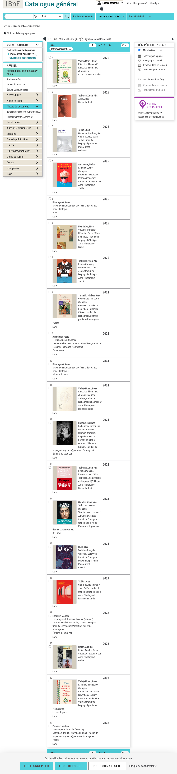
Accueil (6, 26)
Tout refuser (71, 766)
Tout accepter (37, 766)
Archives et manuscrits (148, 113)
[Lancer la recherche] (67, 16)
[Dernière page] (110, 45)
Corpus (11, 162)
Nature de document (18, 106)
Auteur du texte (16, 84)
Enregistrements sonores (20, 117)
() (98, 39)
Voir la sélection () (68, 39)
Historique (154, 3)
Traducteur (14, 79)
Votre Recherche (17, 45)
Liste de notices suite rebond (26, 26)
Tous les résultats (151, 79)
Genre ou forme (15, 157)
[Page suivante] (105, 45)
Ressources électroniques (149, 116)
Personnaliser (107, 766)
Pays (9, 174)
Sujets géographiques (18, 151)
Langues (11, 134)
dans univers (136, 17)
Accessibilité (14, 95)
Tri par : (52, 45)
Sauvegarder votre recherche (23, 57)
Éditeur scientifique (17, 89)
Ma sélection (149, 50)
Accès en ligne (14, 101)
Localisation (13, 122)
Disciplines (13, 168)
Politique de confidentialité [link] (142, 766)
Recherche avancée (83, 16)
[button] (35, 16)
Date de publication (17, 139)
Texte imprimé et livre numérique (24, 111)
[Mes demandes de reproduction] (102, 9)
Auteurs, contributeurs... (20, 128)
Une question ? (140, 3)
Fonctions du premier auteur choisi (22, 72)
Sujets (10, 145)
